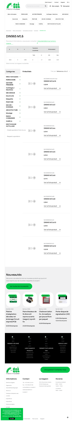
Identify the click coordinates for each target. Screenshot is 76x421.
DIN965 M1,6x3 (49, 105)
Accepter (12, 418)
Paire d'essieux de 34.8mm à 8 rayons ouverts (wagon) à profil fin (30, 316)
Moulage (32, 24)
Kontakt (8, 407)
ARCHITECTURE (60, 19)
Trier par (53, 71)
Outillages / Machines (52, 14)
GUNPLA (41, 24)
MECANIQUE (65, 14)
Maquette (24, 19)
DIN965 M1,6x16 (50, 81)
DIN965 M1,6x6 (49, 175)
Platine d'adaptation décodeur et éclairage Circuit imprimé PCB (12, 316)
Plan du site (35, 418)
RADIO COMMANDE (20, 24)
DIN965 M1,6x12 (50, 246)
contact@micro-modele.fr (29, 387)
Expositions (9, 401)
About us (8, 390)
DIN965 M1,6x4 (49, 128)
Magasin (63, 2)
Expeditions (9, 398)
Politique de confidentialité (23, 418)
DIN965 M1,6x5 (49, 152)
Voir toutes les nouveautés (19, 286)
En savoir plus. (17, 416)
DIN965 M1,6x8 (49, 199)
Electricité (15, 19)
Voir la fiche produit (50, 88)
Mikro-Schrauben (12, 14)
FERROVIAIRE (24, 14)
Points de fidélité (10, 404)
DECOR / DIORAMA (46, 19)
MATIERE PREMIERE (37, 14)
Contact (56, 2)
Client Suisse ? (48, 2)
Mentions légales (10, 382)
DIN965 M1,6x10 (50, 222)
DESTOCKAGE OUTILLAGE (54, 24)
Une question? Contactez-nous (55, 370)
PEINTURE (34, 19)
